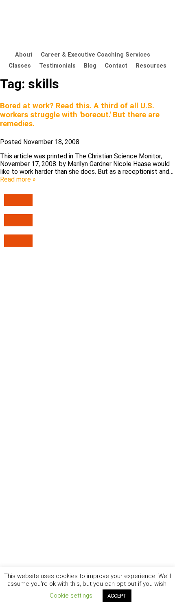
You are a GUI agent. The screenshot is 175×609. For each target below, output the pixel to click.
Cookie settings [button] (71, 595)
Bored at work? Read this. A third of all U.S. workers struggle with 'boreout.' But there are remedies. (80, 114)
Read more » (18, 179)
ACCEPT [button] (117, 596)
